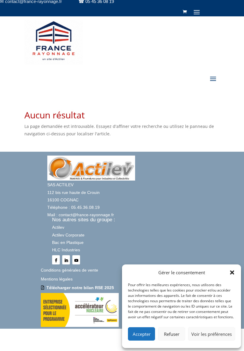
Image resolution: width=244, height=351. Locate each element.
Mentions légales (57, 279)
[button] (232, 272)
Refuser (171, 334)
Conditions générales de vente (69, 270)
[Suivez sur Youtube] (76, 259)
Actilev (58, 227)
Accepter (142, 334)
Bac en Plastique (68, 242)
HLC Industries (66, 249)
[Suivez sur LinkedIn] (66, 259)
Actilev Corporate (68, 235)
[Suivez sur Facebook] (56, 259)
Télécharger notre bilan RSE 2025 (80, 287)
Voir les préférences (211, 334)
